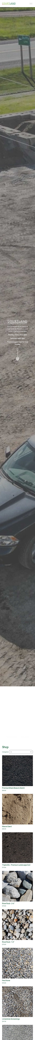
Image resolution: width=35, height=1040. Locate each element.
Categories (5, 752)
